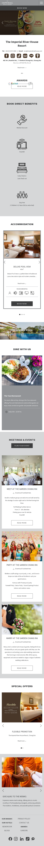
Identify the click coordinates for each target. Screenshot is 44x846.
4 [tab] (24, 314)
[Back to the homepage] (7, 3)
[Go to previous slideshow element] (33, 255)
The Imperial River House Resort (22, 43)
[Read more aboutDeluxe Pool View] (7, 255)
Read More (25, 523)
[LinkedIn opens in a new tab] (21, 839)
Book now (22, 8)
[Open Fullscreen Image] (5, 482)
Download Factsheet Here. (23, 493)
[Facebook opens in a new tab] (10, 839)
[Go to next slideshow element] (37, 255)
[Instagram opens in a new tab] (16, 839)
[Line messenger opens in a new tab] (33, 839)
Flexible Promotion (22, 731)
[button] (22, 244)
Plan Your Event (22, 446)
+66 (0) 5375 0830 (10, 51)
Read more (22, 86)
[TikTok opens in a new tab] (27, 839)
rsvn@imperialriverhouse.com (33, 51)
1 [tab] (19, 314)
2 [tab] (21, 314)
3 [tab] (22, 314)
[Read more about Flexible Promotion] (22, 707)
